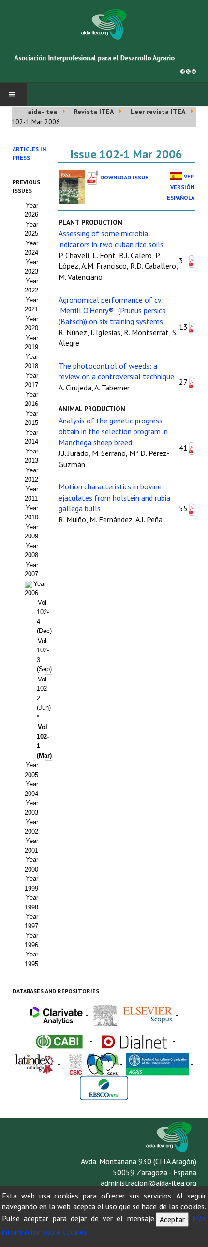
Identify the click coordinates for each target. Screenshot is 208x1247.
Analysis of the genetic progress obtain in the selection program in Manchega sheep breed (113, 431)
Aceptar (172, 1219)
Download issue (124, 177)
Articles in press (29, 153)
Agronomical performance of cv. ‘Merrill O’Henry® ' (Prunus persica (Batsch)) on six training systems (112, 310)
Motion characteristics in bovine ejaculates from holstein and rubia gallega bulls (114, 497)
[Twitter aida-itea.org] (188, 71)
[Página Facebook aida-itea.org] (182, 71)
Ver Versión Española (180, 187)
